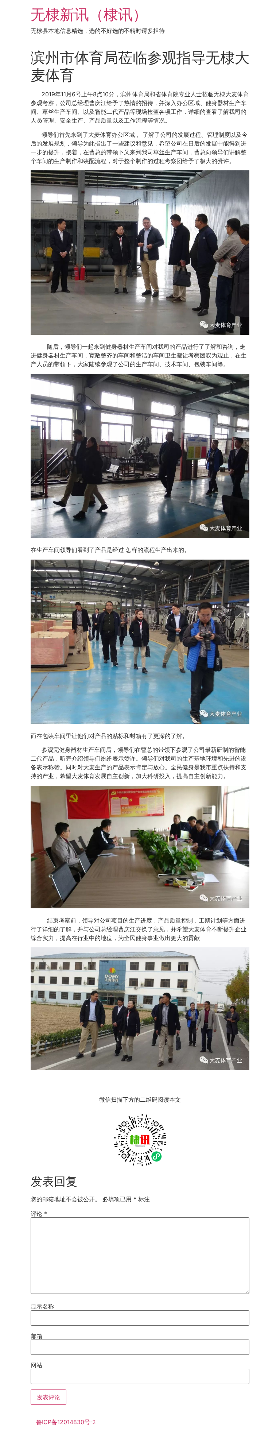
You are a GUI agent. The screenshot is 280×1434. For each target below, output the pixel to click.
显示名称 (42, 1306)
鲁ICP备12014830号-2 (66, 1422)
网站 (36, 1365)
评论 (39, 1214)
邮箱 (36, 1336)
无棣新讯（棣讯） (89, 14)
